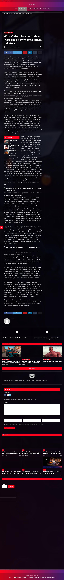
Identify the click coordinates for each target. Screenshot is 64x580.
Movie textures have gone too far (52, 361)
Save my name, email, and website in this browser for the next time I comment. (24, 424)
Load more (32, 368)
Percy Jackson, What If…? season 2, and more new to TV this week (14, 151)
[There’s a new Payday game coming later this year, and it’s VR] (32, 462)
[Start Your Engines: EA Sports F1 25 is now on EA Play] (52, 462)
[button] (5, 395)
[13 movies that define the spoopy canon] (6, 157)
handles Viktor (24, 68)
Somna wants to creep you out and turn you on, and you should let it (14, 141)
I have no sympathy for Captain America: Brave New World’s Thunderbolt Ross (31, 362)
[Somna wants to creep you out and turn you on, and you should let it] (6, 142)
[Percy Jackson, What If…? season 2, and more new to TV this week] (6, 152)
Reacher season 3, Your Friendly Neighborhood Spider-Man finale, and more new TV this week (11, 362)
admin (13, 319)
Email (24, 418)
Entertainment (8, 32)
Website (44, 418)
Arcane (28, 66)
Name (6, 418)
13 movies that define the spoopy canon (13, 156)
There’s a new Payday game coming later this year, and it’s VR (31, 472)
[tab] (48, 344)
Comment (6, 402)
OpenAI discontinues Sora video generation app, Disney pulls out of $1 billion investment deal (52, 452)
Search (3, 484)
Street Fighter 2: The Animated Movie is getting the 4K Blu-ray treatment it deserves (14, 146)
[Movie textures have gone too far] (52, 351)
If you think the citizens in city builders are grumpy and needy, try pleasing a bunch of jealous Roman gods (31, 452)
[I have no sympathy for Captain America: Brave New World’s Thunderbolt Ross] (32, 351)
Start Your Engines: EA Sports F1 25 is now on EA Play (52, 472)
